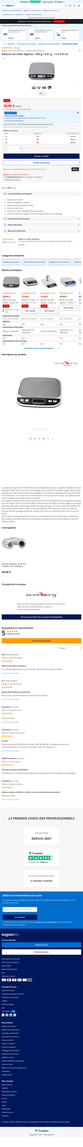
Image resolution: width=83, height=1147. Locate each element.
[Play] (30, 438)
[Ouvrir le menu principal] (3, 5)
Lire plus (21, 244)
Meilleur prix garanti (13, 180)
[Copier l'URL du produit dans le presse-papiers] (79, 50)
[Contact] (70, 5)
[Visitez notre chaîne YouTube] (3, 1015)
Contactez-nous (41, 945)
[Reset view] (43, 438)
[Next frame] (52, 438)
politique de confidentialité (46, 922)
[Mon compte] (74, 6)
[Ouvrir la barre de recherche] (66, 6)
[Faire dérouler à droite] (73, 21)
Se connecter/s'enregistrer (14, 121)
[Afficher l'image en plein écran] (80, 83)
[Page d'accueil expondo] (4, 44)
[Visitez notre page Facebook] (7, 1015)
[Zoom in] (35, 438)
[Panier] (79, 6)
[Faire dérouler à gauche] (79, 21)
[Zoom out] (39, 438)
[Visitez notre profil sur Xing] (14, 1015)
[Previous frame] (48, 438)
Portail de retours (41, 952)
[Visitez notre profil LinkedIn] (11, 1015)
